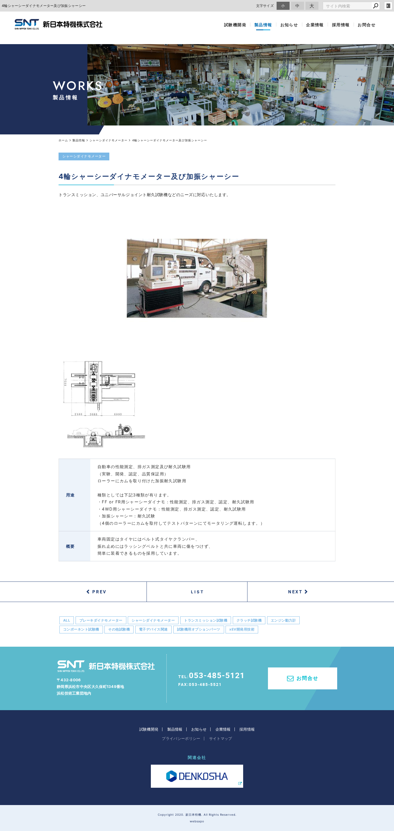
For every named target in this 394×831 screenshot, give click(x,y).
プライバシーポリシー (181, 738)
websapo (197, 821)
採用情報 (341, 24)
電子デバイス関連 (153, 629)
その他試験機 (119, 629)
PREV (99, 591)
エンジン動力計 (283, 620)
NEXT (295, 591)
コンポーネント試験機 (81, 629)
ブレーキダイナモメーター (101, 620)
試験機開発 (235, 24)
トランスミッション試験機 (205, 620)
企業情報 (315, 24)
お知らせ (289, 24)
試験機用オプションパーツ (198, 629)
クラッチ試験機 (249, 620)
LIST (197, 591)
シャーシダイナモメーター (153, 620)
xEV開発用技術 (241, 629)
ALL (66, 620)
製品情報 (263, 24)
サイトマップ (220, 738)
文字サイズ (265, 5)
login (388, 6)
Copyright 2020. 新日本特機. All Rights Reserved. (197, 814)
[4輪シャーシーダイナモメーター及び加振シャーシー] (197, 278)
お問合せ (367, 24)
